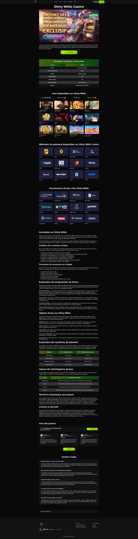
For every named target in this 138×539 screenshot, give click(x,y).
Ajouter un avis (92, 428)
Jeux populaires (45, 97)
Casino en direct (60, 97)
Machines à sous (90, 97)
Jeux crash (75, 97)
